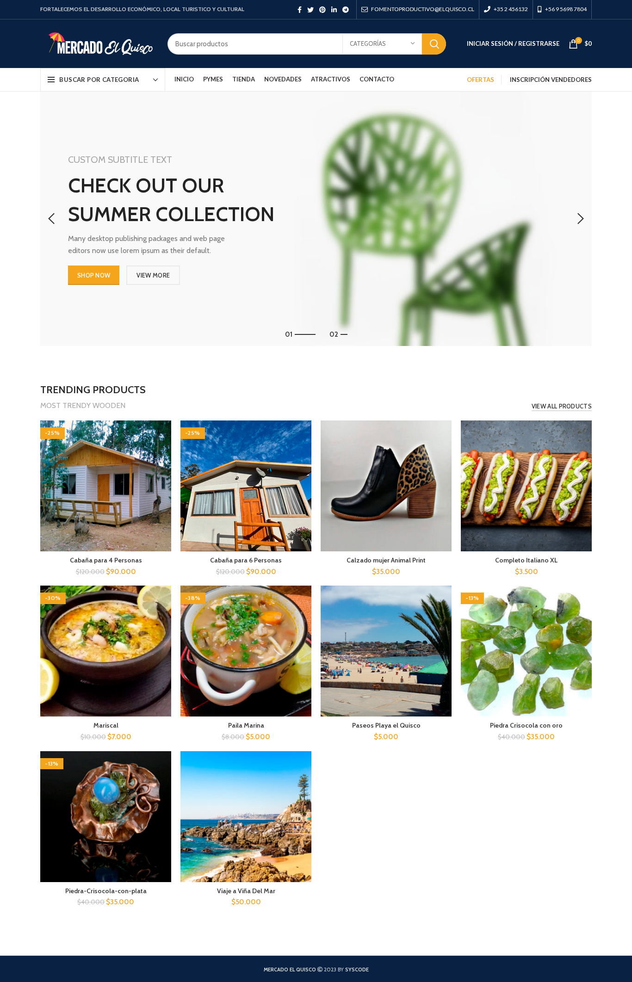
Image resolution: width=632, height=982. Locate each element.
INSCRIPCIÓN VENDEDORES (551, 79)
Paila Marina (246, 725)
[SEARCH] (434, 44)
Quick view (164, 435)
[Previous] (51, 218)
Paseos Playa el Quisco (386, 725)
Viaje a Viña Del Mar (246, 891)
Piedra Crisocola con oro (526, 725)
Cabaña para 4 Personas (106, 560)
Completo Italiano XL (526, 560)
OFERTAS (480, 79)
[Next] (580, 218)
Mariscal (105, 725)
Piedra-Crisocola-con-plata (106, 891)
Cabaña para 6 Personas (246, 560)
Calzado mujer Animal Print (386, 560)
